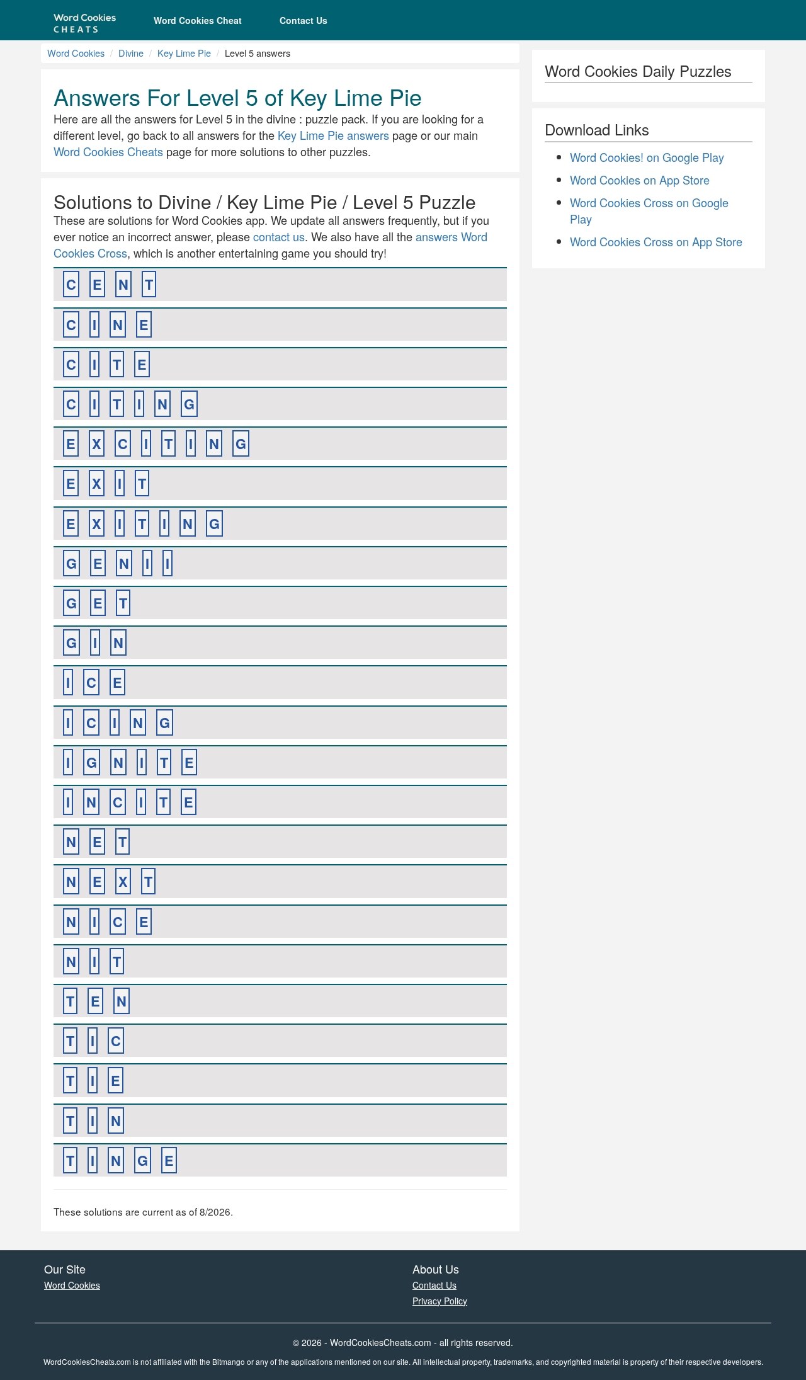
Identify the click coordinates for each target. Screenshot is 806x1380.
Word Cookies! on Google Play (647, 157)
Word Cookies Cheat (198, 20)
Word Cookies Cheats (108, 151)
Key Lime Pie (184, 52)
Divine (131, 52)
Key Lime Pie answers (333, 135)
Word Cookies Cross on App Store (656, 241)
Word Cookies (76, 52)
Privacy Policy (439, 1300)
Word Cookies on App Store (640, 179)
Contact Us (303, 20)
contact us (279, 236)
